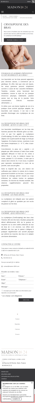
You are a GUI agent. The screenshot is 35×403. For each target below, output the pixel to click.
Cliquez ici (16, 399)
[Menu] (2, 12)
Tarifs (29, 1)
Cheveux (4, 378)
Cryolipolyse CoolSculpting (10, 376)
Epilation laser (6, 374)
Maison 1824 (4, 371)
